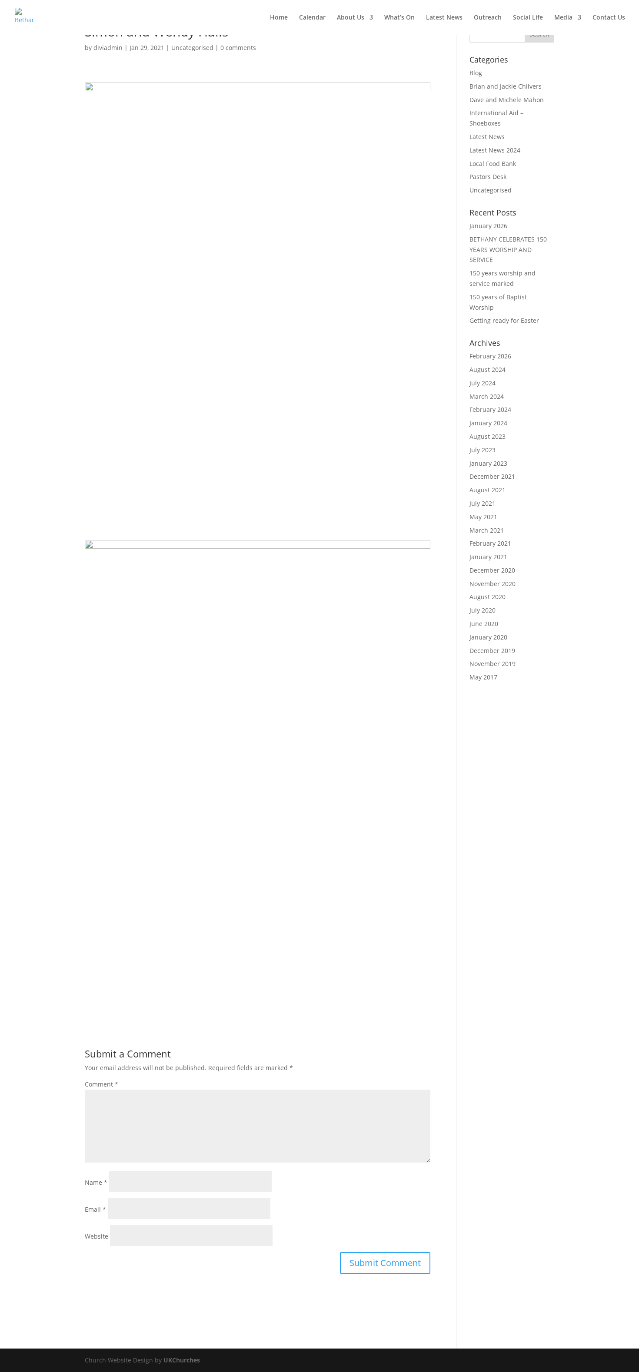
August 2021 (487, 490)
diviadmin (108, 47)
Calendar (312, 17)
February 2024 (490, 409)
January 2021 (488, 557)
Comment (101, 1084)
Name (96, 1182)
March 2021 (486, 530)
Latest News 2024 (494, 150)
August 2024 (487, 369)
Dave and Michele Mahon (506, 100)
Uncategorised (192, 47)
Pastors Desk (487, 176)
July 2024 (482, 383)
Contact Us (608, 17)
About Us (350, 17)
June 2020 (483, 624)
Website (96, 1236)
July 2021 (482, 503)
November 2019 (492, 663)
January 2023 (488, 463)
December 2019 (492, 650)
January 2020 (488, 637)
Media (563, 17)
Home (279, 17)
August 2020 (487, 597)
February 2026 (490, 356)
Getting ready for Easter (504, 320)
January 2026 (488, 226)
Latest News (444, 17)
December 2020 (492, 570)
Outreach (488, 17)
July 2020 (482, 610)
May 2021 (483, 517)
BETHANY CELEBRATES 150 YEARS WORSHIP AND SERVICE (508, 249)
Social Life (528, 17)
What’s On (399, 17)
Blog (475, 73)
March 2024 (486, 396)
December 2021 (492, 476)
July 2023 (482, 450)
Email (95, 1209)
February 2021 (490, 543)
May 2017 (483, 677)
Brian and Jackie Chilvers (505, 86)
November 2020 (492, 584)
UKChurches (181, 1360)
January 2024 (488, 423)
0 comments (238, 47)
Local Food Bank (492, 163)
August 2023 (487, 436)
